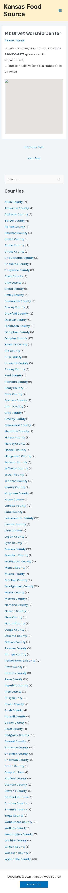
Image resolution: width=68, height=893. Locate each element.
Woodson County (16, 853)
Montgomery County (19, 586)
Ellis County (13, 357)
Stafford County (15, 778)
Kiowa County (14, 499)
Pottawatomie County (20, 660)
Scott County (14, 729)
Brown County (14, 239)
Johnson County (16, 481)
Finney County (15, 369)
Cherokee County (17, 264)
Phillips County (15, 654)
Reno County (15, 40)
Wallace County (16, 828)
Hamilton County (17, 431)
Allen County (14, 202)
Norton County (15, 623)
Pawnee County (15, 648)
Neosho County (15, 611)
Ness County (13, 617)
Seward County (15, 741)
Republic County (16, 685)
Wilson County (15, 846)
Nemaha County (16, 605)
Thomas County (16, 809)
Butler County (14, 245)
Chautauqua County (19, 257)
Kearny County (15, 487)
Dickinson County (17, 326)
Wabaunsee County (18, 822)
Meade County (15, 567)
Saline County (14, 722)
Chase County (14, 251)
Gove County (13, 394)
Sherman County (17, 760)
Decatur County (16, 319)
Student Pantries (17, 797)
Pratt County (13, 667)
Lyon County (13, 543)
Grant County (14, 406)
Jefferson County (16, 468)
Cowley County (15, 307)
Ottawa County (15, 642)
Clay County (13, 282)
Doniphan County (17, 332)
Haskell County (15, 450)
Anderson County (17, 208)
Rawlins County (15, 673)
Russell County (15, 716)
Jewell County (14, 474)
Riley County (13, 698)
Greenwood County (18, 425)
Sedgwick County (17, 735)
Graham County (16, 400)
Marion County (15, 549)
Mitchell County (16, 580)
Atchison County (16, 214)
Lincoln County (15, 524)
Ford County (13, 375)
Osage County (14, 629)
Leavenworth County (19, 518)
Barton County (15, 226)
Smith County (14, 766)
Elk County (12, 350)
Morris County (14, 592)
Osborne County (16, 636)
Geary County (14, 388)
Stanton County (16, 784)
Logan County (14, 536)
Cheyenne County (17, 270)
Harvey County (15, 443)
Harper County (15, 437)
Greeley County (15, 419)
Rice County (13, 691)
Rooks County (14, 704)
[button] (34, 884)
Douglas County (16, 338)
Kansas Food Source (23, 10)
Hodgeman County (18, 456)
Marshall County (16, 555)
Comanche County (18, 301)
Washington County (19, 834)
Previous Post (34, 147)
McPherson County (18, 561)
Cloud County (14, 288)
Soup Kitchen (14, 772)
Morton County (15, 598)
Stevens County (16, 791)
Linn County (13, 530)
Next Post (34, 158)
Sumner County (16, 803)
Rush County (14, 710)
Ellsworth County (16, 363)
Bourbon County (16, 233)
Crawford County (16, 313)
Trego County (14, 815)
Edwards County (16, 344)
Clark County (14, 276)
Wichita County (15, 840)
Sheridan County (16, 753)
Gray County (13, 412)
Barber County (15, 220)
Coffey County (14, 295)
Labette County (15, 505)
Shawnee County (16, 747)
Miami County (15, 574)
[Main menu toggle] (60, 10)
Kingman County (17, 493)
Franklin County (16, 381)
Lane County (13, 512)
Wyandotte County (18, 859)
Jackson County (16, 462)
